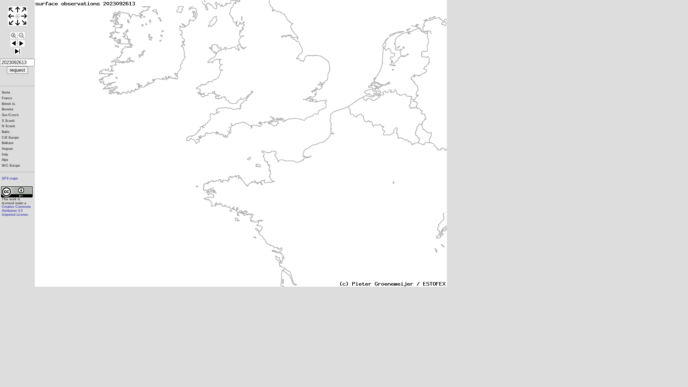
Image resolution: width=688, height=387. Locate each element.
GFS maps (10, 178)
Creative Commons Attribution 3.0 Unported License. (16, 210)
